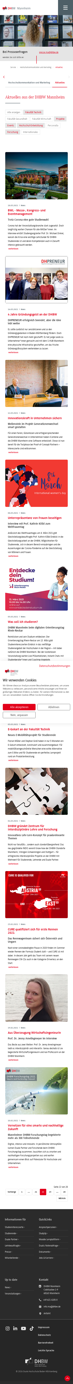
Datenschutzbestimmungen (54, 665)
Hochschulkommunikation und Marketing (29, 83)
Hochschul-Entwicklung (31, 125)
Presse (8, 1252)
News (7, 1287)
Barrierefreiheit (45, 1343)
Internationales (30, 132)
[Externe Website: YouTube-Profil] (23, 1328)
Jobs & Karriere (46, 1258)
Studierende (10, 1233)
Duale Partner (11, 1239)
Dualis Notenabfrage (49, 1245)
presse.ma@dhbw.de (48, 52)
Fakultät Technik (33, 112)
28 (64, 1192)
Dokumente (44, 1252)
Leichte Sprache (46, 1350)
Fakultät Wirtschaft (41, 118)
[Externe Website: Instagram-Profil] (7, 1328)
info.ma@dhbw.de (52, 1306)
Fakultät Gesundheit (17, 118)
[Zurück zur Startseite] (36, 1362)
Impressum (43, 1327)
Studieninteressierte (14, 1227)
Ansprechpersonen (47, 1227)
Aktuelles (60, 83)
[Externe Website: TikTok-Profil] (31, 1328)
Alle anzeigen (13, 112)
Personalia (53, 125)
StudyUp (43, 1233)
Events (10, 125)
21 (36, 1192)
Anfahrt (47, 1313)
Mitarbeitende (12, 1258)
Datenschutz (44, 1335)
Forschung (12, 132)
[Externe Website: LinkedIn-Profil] (15, 1328)
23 (50, 1192)
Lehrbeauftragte (12, 1245)
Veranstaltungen (12, 1293)
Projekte (60, 118)
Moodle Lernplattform (49, 1239)
